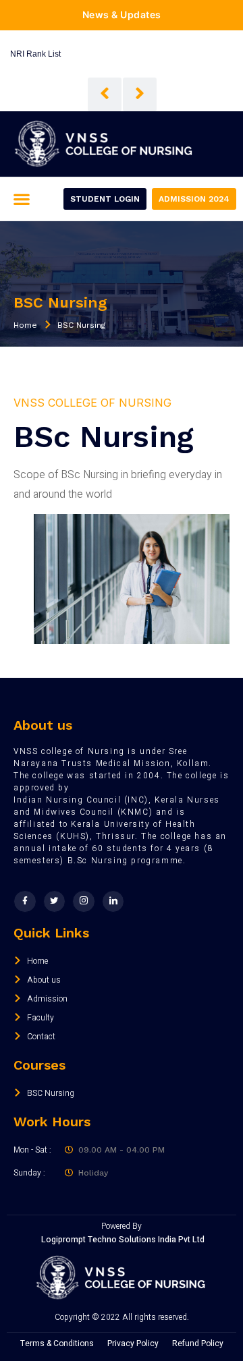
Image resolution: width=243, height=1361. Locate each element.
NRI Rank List (35, 54)
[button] (21, 199)
